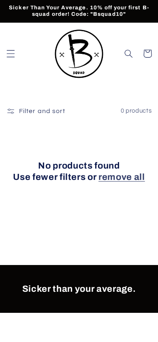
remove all (121, 177)
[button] (10, 53)
